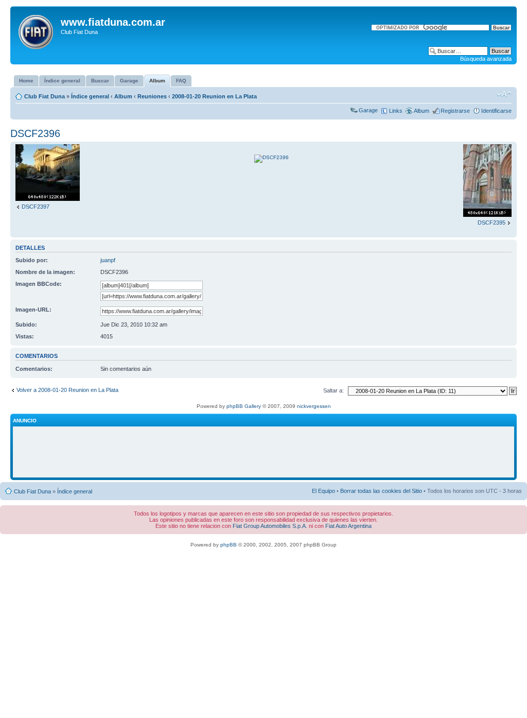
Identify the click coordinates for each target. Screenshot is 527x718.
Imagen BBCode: (38, 284)
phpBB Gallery (243, 406)
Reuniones (152, 96)
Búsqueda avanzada (486, 59)
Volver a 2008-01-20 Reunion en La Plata (67, 390)
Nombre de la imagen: (45, 272)
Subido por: (31, 260)
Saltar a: (333, 390)
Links (395, 111)
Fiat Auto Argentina (348, 526)
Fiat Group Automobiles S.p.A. (270, 526)
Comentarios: (33, 369)
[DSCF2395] (487, 215)
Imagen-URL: (33, 309)
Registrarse (455, 111)
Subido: (26, 324)
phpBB (228, 545)
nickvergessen (314, 406)
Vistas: (24, 336)
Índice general (90, 96)
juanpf (107, 260)
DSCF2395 (491, 222)
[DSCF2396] (271, 157)
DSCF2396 (35, 133)
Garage (368, 110)
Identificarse (496, 111)
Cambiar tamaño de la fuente (504, 94)
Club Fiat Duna (44, 96)
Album (123, 96)
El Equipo (323, 491)
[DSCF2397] (47, 199)
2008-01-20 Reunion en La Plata (214, 96)
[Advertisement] (263, 452)
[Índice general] (37, 30)
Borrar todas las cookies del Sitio (381, 491)
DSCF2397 (35, 206)
